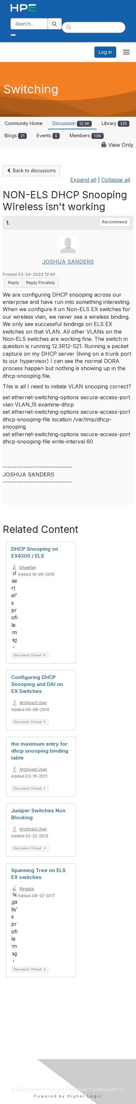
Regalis (26, 888)
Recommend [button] (114, 221)
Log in (105, 52)
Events (47, 135)
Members (85, 135)
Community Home (24, 123)
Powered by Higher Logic (68, 1096)
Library (114, 123)
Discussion (70, 123)
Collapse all (115, 180)
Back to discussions (34, 170)
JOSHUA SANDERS (68, 261)
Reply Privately (40, 282)
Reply (13, 282)
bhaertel (27, 567)
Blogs (14, 135)
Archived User (33, 702)
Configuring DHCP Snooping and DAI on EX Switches (37, 684)
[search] (55, 23)
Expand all (83, 180)
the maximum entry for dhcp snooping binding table (39, 751)
